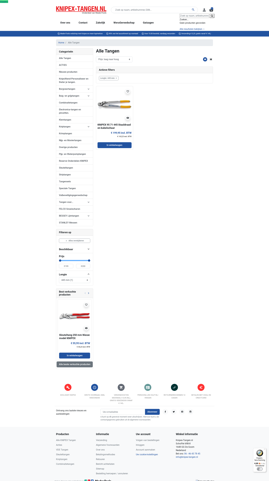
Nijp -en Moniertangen (70, 140)
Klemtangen (65, 119)
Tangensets (65, 181)
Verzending (101, 440)
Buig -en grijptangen (69, 95)
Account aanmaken (145, 449)
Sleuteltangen (66, 167)
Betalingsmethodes (105, 454)
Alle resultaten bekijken (191, 29)
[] (88, 274)
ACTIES (63, 65)
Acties (59, 445)
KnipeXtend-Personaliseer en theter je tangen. (73, 80)
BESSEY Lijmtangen (69, 215)
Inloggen (140, 445)
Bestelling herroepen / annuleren (112, 473)
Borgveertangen (67, 89)
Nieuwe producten (68, 72)
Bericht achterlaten (105, 464)
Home (61, 42)
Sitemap (100, 468)
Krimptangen (65, 133)
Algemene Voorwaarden (108, 445)
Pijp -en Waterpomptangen (72, 154)
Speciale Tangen (67, 188)
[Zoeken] (212, 16)
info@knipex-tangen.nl (187, 457)
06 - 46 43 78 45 (192, 453)
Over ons (100, 449)
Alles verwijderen (74, 241)
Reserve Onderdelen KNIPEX (73, 161)
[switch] (260, 469)
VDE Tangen (62, 449)
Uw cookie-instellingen (147, 454)
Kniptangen (64, 126)
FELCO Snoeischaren (69, 209)
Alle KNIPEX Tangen (66, 440)
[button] (211, 10)
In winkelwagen (75, 355)
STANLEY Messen (68, 222)
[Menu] (264, 449)
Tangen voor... (66, 202)
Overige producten (68, 147)
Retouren (100, 459)
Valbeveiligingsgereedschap (73, 195)
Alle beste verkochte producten (74, 364)
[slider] (60, 260)
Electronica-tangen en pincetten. (70, 111)
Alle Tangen (65, 58)
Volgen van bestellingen (147, 440)
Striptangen (65, 174)
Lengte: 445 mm (108, 78)
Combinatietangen (68, 102)
